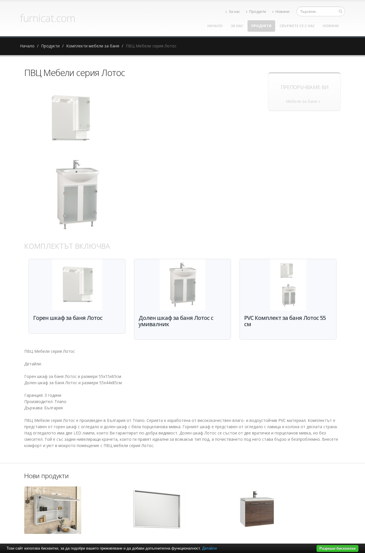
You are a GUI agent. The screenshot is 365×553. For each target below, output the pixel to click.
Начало (215, 25)
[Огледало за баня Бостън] (157, 510)
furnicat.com (47, 18)
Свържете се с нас (297, 25)
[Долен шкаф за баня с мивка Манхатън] (256, 510)
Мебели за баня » (303, 101)
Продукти (257, 11)
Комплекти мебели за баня (92, 46)
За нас (234, 11)
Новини (282, 11)
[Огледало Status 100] (52, 510)
